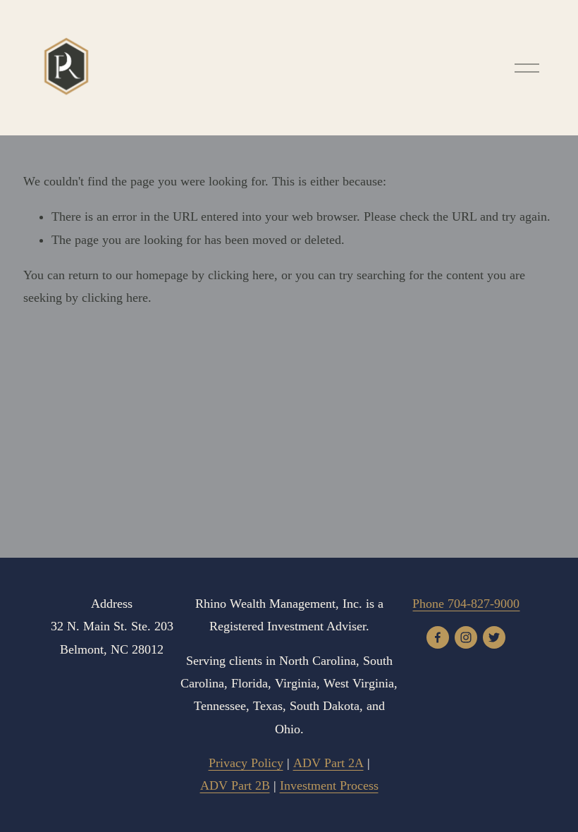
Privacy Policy (246, 763)
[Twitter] (494, 637)
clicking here (241, 275)
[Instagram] (466, 637)
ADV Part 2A (328, 763)
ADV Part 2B (235, 785)
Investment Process (329, 785)
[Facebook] (437, 637)
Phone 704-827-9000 (465, 604)
